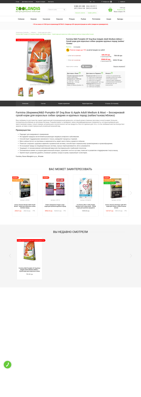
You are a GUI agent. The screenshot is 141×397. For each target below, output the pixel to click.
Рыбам (83, 19)
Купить (87, 66)
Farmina (68, 47)
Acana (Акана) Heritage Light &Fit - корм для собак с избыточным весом (116, 206)
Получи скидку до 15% (78, 50)
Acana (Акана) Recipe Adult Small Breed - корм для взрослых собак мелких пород (24, 206)
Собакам (21, 19)
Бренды (120, 19)
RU (94, 1)
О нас (17, 1)
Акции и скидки (40, 1)
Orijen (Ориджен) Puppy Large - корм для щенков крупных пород (55, 205)
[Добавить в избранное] (96, 66)
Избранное (107, 1)
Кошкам (34, 19)
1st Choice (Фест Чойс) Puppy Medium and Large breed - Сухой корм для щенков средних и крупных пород (86, 206)
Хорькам (59, 19)
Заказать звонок (80, 13)
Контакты (51, 1)
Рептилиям (96, 19)
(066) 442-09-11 (91, 6)
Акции (108, 19)
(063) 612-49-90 (91, 8)
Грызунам (46, 19)
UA (90, 1)
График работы (92, 13)
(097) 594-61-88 (79, 8)
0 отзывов (77, 47)
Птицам (72, 19)
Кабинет (122, 1)
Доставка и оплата (27, 1)
